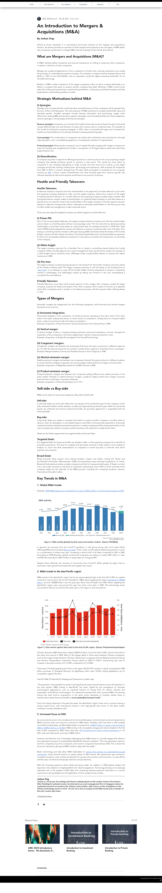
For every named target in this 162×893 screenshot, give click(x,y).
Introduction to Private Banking (116, 849)
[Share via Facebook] (38, 804)
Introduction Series (45, 796)
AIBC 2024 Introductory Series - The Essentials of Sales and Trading (40, 849)
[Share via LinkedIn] (44, 804)
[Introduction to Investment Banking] (81, 834)
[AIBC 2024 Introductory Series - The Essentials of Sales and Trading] (42, 834)
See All (134, 820)
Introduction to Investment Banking (80, 849)
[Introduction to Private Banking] (119, 834)
